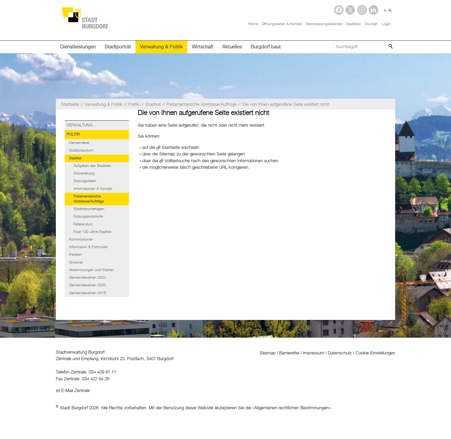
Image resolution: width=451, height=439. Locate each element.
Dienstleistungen (78, 46)
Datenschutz (340, 353)
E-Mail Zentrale (75, 390)
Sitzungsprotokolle (88, 216)
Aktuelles (232, 46)
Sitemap (268, 353)
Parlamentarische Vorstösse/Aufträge (89, 199)
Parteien (75, 254)
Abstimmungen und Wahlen (91, 270)
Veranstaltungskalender (324, 24)
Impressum (313, 353)
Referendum (83, 224)
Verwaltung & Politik (161, 46)
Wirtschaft (202, 46)
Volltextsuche (177, 161)
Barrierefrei (289, 353)
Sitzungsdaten (85, 181)
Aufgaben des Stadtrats (92, 166)
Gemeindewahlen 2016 (87, 293)
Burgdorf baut (266, 46)
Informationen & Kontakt (93, 189)
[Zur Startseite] (85, 17)
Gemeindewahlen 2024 (87, 277)
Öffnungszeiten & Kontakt (282, 24)
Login (386, 24)
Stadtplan (353, 24)
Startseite (171, 147)
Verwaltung (79, 125)
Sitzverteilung (84, 173)
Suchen (391, 46)
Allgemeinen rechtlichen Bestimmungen (291, 408)
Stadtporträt (118, 46)
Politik (73, 134)
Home (253, 24)
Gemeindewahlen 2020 (87, 285)
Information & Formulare (88, 247)
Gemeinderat (79, 143)
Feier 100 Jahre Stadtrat (92, 232)
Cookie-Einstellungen (375, 353)
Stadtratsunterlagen (89, 209)
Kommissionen (81, 239)
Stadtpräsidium (81, 150)
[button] (373, 10)
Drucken (371, 24)
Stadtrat (75, 158)
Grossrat (75, 262)
